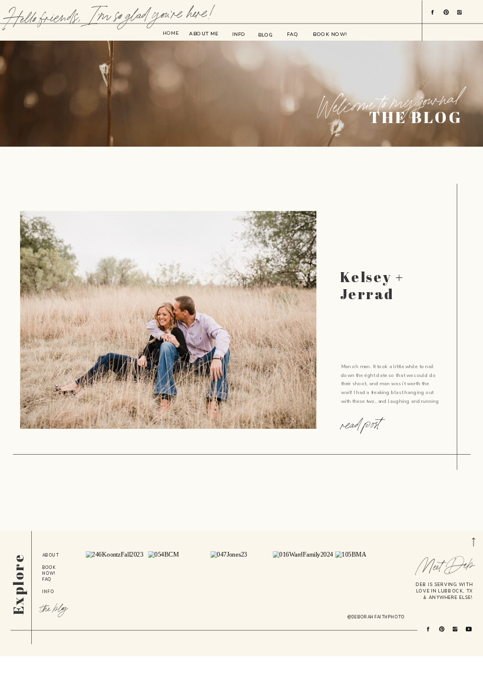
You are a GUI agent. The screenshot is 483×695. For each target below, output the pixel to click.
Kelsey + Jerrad (372, 285)
